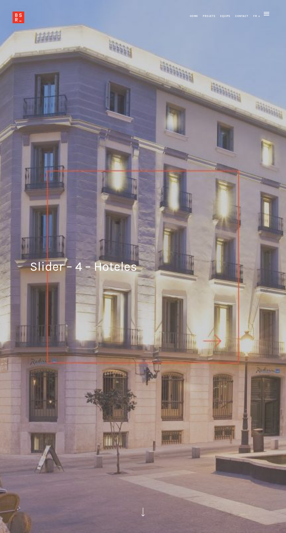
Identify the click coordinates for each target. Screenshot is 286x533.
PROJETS (209, 16)
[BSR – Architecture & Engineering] (18, 17)
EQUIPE (225, 16)
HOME (194, 16)
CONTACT (241, 16)
